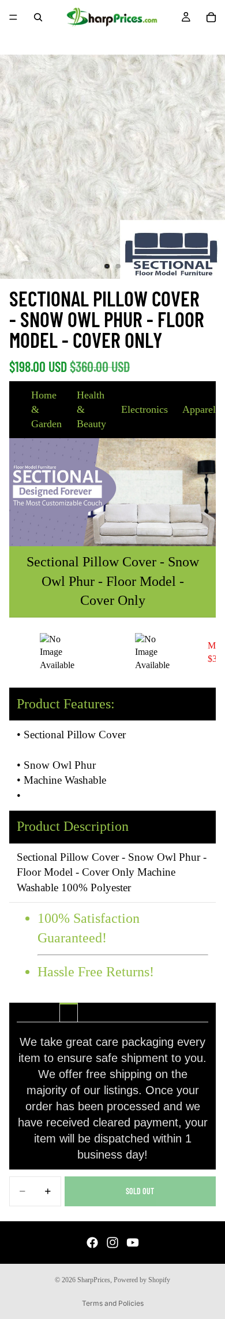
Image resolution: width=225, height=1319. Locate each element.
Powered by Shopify (142, 1280)
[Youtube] (133, 1242)
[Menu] (13, 17)
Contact (156, 1012)
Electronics (144, 409)
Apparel (199, 409)
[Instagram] (112, 1242)
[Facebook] (92, 1242)
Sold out (140, 1191)
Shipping (68, 1012)
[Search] (38, 17)
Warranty (134, 1012)
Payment (90, 1012)
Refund (112, 1012)
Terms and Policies (113, 1303)
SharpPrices (93, 1280)
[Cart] (211, 17)
